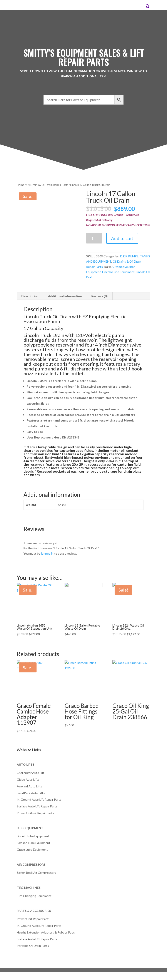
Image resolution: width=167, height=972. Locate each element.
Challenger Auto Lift (30, 773)
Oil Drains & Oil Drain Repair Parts (47, 185)
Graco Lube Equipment (32, 849)
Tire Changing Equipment (34, 896)
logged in (47, 553)
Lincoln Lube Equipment (118, 272)
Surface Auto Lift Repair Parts (37, 806)
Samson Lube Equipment (33, 843)
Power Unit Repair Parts (33, 919)
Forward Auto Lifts (29, 786)
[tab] (30, 296)
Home (20, 185)
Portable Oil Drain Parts (33, 945)
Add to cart (122, 238)
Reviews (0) (99, 296)
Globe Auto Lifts (28, 779)
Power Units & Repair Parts (35, 813)
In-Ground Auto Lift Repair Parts (39, 799)
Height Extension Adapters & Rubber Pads (46, 932)
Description (29, 296)
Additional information (65, 296)
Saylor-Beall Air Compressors (36, 872)
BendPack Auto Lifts (31, 793)
